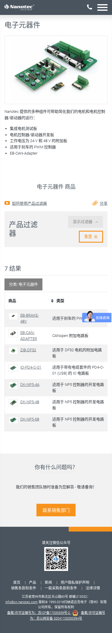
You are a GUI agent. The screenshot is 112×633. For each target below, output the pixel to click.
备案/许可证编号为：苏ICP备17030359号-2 (39, 613)
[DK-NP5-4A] (14, 385)
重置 (88, 236)
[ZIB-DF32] (14, 351)
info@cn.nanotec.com (21, 602)
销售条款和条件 (23, 588)
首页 (16, 582)
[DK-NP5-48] (14, 402)
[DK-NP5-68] (14, 420)
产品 (32, 582)
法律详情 (93, 588)
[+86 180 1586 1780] (89, 7)
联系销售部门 (56, 510)
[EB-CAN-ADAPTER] (14, 333)
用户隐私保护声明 (75, 582)
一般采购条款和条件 (61, 588)
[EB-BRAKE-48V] (14, 316)
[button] (102, 7)
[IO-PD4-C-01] (14, 368)
